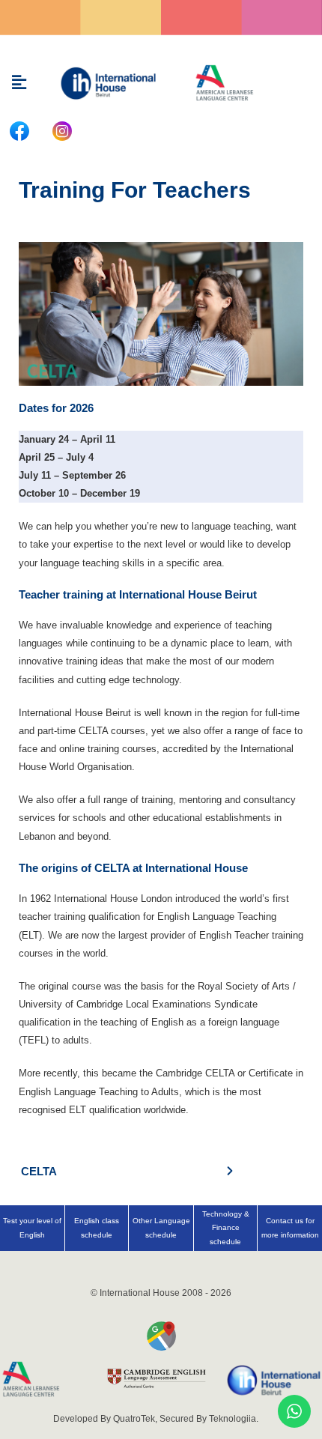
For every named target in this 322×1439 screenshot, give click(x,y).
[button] (18, 82)
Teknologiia (232, 1419)
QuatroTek (134, 1419)
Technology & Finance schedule (225, 1228)
